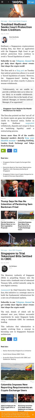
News (10, 21)
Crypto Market (16, 21)
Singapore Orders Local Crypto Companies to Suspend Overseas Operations (18, 175)
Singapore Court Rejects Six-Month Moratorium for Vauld (17, 110)
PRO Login (31, 2)
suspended (30, 123)
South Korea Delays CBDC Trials (13, 354)
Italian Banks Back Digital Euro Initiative (17, 351)
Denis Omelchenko (14, 37)
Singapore (24, 21)
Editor (10, 268)
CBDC (13, 250)
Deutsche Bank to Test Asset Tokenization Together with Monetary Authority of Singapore (17, 169)
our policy (27, 416)
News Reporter (12, 38)
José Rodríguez (13, 266)
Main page (4, 21)
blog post (20, 70)
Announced (5, 290)
